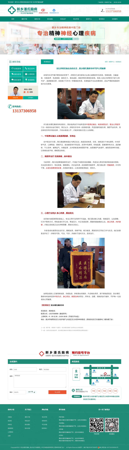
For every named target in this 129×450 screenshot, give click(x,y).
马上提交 (57, 392)
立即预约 (30, 97)
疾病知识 (118, 61)
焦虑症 (10, 420)
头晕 (9, 436)
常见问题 (44, 424)
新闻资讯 (44, 420)
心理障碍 (10, 432)
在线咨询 (17, 69)
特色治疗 (63, 19)
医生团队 (50, 19)
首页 (12, 19)
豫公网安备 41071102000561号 (109, 447)
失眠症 (10, 417)
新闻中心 (89, 19)
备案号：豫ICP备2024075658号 (87, 447)
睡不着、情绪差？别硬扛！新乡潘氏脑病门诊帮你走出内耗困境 (64, 327)
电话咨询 (31, 69)
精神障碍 (10, 428)
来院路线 (31, 80)
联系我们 (102, 19)
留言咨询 (17, 80)
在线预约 (115, 19)
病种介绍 (37, 19)
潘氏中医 (24, 19)
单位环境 (76, 19)
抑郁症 (10, 424)
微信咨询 (17, 74)
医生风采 (27, 428)
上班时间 (31, 74)
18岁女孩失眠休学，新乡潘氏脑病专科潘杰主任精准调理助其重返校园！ (67, 330)
